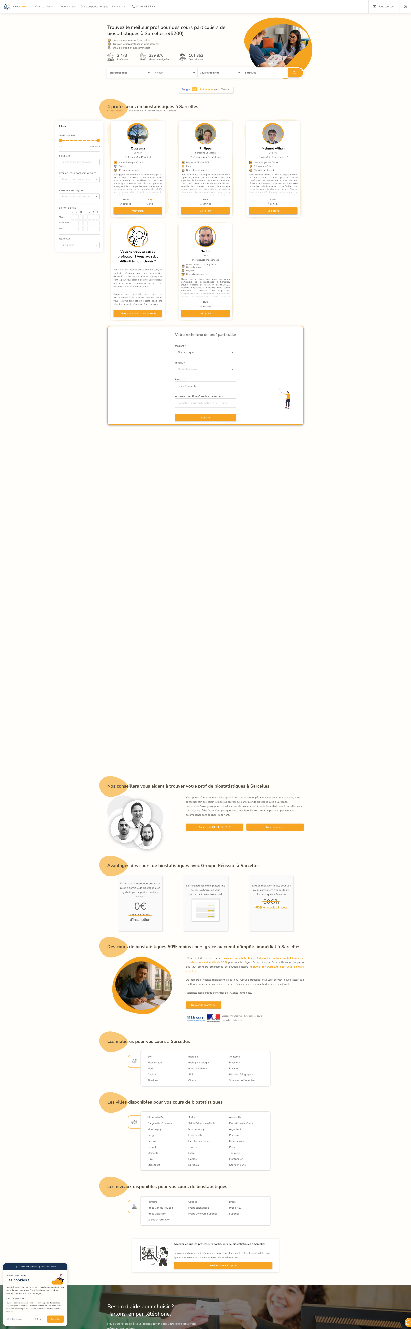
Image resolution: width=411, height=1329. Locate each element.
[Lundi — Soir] (72, 228)
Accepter (55, 1319)
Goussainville (237, 1141)
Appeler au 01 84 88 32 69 (214, 827)
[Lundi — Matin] (72, 216)
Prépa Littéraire (157, 1213)
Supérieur (234, 1213)
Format (180, 379)
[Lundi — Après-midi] (72, 222)
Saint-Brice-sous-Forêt (201, 1123)
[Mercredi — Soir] (81, 228)
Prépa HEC (235, 1208)
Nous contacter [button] (386, 6)
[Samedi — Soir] (93, 228)
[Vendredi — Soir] (89, 228)
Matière (180, 346)
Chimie (192, 1080)
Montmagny (154, 1129)
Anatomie (234, 1056)
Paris (232, 1147)
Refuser (38, 1319)
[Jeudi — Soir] (85, 228)
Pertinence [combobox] (67, 245)
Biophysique (155, 1062)
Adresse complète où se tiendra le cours (199, 396)
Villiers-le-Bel (156, 1117)
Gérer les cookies (14, 1319)
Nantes (192, 1159)
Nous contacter (275, 827)
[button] (405, 6)
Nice (150, 1159)
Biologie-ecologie (198, 1062)
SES (190, 1074)
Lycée (232, 1202)
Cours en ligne (237, 1165)
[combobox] (125, 73)
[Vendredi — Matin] (89, 216)
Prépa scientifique (198, 1208)
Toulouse (234, 1153)
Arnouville (235, 1117)
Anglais (152, 1074)
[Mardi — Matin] (76, 216)
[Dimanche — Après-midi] (98, 222)
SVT (150, 1056)
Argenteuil (235, 1129)
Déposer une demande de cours (137, 313)
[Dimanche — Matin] (98, 216)
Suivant (205, 417)
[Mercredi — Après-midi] (81, 222)
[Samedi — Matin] (93, 216)
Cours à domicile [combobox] (187, 386)
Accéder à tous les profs (223, 1265)
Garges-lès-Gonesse (160, 1123)
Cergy (151, 1135)
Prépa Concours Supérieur (203, 1213)
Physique (153, 1080)
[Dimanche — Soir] (98, 228)
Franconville (195, 1135)
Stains (192, 1117)
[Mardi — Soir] (76, 228)
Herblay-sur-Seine (199, 1141)
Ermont (152, 1147)
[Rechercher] (295, 72)
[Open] (149, 72)
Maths (151, 1068)
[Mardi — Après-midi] (76, 222)
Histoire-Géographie (241, 1074)
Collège (192, 1202)
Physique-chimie (198, 1068)
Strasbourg (154, 1165)
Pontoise (234, 1135)
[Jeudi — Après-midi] (85, 222)
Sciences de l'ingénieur (242, 1080)
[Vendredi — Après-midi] (89, 222)
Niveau (180, 362)
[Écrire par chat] (408, 1322)
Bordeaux (193, 1165)
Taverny (192, 1147)
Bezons (152, 1141)
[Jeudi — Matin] (85, 216)
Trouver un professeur (203, 1005)
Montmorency (196, 1129)
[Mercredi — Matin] (81, 216)
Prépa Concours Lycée (160, 1208)
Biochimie (234, 1062)
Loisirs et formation (159, 1219)
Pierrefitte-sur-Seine (241, 1123)
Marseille (153, 1153)
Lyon (191, 1153)
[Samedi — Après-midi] (93, 222)
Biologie (193, 1056)
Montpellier (236, 1159)
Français (234, 1068)
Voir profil (138, 211)
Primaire (152, 1202)
